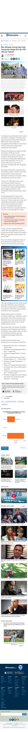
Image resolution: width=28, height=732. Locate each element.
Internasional (3, 681)
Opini (16, 691)
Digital (16, 676)
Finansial (5, 44)
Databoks (3, 704)
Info (2, 697)
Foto (23, 693)
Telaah (16, 690)
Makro (9, 40)
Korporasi (23, 40)
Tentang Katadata (9, 723)
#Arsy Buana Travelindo (11, 401)
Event (2, 706)
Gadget (16, 683)
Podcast (23, 694)
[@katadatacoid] (18, 719)
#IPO (3, 401)
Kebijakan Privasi (16, 724)
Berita (2, 676)
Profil (23, 681)
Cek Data (10, 693)
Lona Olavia (7, 398)
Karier (21, 723)
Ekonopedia (24, 676)
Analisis (9, 691)
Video (23, 687)
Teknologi (17, 685)
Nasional (2, 678)
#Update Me (4, 404)
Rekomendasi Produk (7, 247)
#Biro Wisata (21, 401)
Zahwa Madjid (10, 54)
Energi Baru (3, 690)
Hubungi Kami (14, 725)
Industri (2, 679)
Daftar (24, 714)
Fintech (16, 681)
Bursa (19, 40)
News (23, 689)
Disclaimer (23, 724)
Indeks (2, 699)
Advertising (16, 723)
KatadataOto (3, 707)
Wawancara (17, 693)
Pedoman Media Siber (7, 724)
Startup (16, 682)
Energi (2, 682)
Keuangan (14, 40)
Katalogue (24, 691)
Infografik (10, 690)
